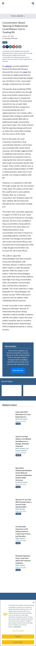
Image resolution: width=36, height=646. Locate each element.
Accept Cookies (18, 642)
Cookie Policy (17, 627)
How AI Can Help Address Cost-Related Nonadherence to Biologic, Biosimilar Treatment (23, 441)
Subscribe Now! (18, 370)
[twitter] (7, 46)
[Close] (33, 602)
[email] (16, 46)
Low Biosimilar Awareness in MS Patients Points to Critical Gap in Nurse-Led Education (23, 531)
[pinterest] (13, 46)
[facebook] (4, 46)
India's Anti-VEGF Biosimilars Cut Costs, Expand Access (23, 414)
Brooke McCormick (21, 419)
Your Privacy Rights (18, 630)
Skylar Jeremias (20, 448)
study (25, 72)
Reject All (18, 636)
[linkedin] (10, 46)
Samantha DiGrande (11, 38)
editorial (8, 66)
